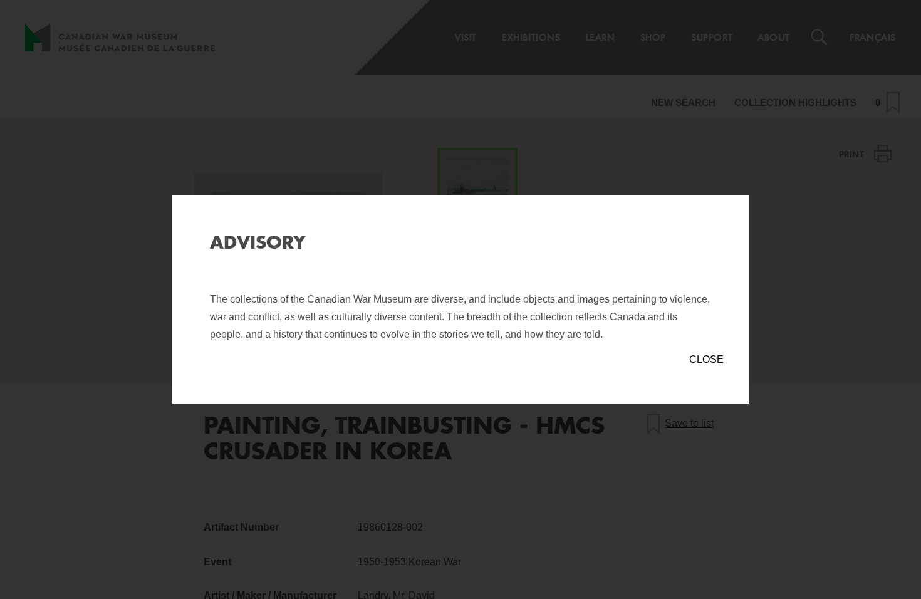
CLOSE (706, 359)
